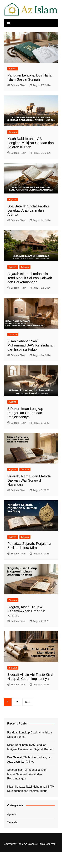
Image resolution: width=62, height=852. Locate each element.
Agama (12, 68)
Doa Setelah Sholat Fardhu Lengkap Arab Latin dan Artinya (28, 210)
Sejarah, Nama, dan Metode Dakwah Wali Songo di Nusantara (29, 480)
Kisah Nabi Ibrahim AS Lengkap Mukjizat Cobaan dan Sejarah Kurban (30, 143)
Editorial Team (18, 85)
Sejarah (13, 132)
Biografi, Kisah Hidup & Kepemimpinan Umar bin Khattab (26, 611)
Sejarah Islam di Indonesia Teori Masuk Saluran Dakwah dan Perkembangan (29, 278)
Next (27, 702)
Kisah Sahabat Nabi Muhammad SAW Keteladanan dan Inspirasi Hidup (30, 345)
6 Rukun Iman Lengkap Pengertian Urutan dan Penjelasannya (25, 413)
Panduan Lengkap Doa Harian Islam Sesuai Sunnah (29, 734)
